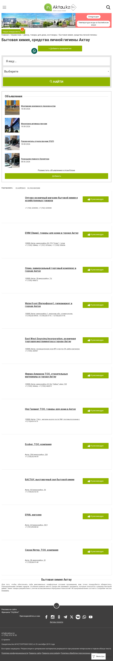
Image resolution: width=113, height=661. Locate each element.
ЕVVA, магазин (33, 514)
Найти (57, 82)
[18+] (57, 7)
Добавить (56, 176)
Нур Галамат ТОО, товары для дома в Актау (50, 409)
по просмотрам (33, 188)
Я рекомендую (97, 199)
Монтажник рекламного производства (38, 106)
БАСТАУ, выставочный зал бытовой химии (49, 479)
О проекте (5, 640)
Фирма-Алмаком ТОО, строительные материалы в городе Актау (46, 375)
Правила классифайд (51, 653)
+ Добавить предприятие (60, 48)
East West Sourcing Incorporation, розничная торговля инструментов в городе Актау (50, 340)
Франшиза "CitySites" (10, 612)
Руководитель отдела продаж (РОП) (37, 141)
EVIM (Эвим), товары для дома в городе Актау (51, 233)
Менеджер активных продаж (34, 124)
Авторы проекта (56, 622)
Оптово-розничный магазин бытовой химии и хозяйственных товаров (51, 199)
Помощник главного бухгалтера (35, 159)
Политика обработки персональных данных (79, 653)
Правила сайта (35, 653)
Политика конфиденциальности (14, 653)
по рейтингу (20, 188)
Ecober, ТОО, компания (38, 444)
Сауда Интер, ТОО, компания (41, 550)
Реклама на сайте (9, 609)
